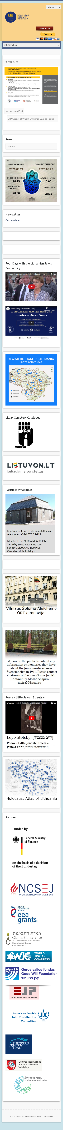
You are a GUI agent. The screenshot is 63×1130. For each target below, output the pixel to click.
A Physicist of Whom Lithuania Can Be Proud (32, 119)
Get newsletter (12, 220)
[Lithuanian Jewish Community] (25, 21)
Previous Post (14, 111)
